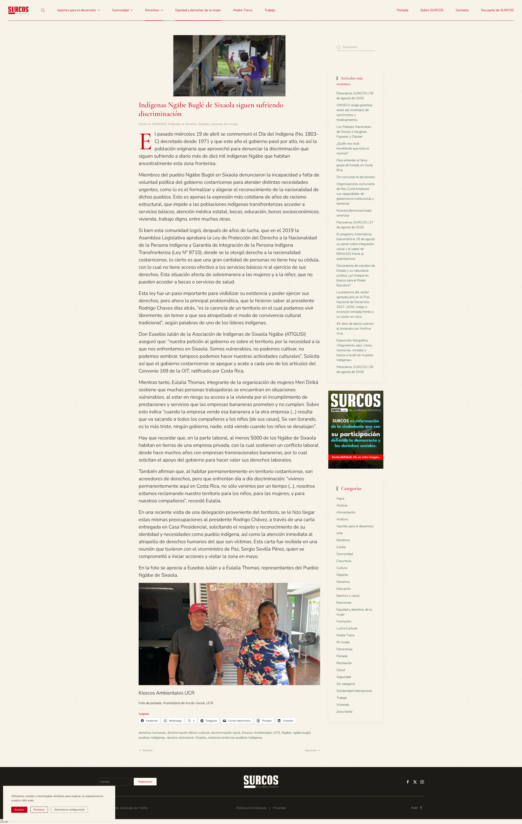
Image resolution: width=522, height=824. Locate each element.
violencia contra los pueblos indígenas (235, 737)
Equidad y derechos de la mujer (198, 10)
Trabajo (269, 10)
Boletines (343, 540)
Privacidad (279, 808)
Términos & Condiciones (251, 808)
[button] (43, 10)
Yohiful (143, 808)
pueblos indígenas (152, 737)
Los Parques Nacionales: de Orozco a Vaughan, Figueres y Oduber (354, 132)
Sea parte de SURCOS (497, 10)
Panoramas (344, 649)
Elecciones (344, 602)
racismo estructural (180, 737)
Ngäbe (286, 732)
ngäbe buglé (301, 732)
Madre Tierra (242, 10)
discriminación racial (225, 732)
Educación (343, 589)
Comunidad (344, 554)
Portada (402, 10)
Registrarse (145, 782)
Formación (344, 621)
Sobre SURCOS (431, 10)
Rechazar (39, 810)
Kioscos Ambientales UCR (261, 732)
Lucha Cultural (346, 628)
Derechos (191, 124)
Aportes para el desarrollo (355, 526)
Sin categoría (345, 684)
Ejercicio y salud (347, 595)
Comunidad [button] (120, 10)
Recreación (344, 663)
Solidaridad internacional (354, 691)
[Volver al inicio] (18, 10)
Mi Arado (343, 642)
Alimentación (346, 512)
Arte (339, 533)
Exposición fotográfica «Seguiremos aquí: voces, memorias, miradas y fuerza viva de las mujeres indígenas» (354, 350)
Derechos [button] (152, 10)
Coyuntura (343, 561)
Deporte (342, 575)
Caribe (341, 547)
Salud (340, 670)
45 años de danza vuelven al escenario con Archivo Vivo (355, 328)
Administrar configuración (69, 810)
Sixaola (200, 737)
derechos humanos (152, 732)
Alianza (341, 505)
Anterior (147, 750)
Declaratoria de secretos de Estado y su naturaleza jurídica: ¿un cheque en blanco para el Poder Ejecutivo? (355, 275)
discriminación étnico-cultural (188, 732)
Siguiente (311, 750)
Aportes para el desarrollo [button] (76, 10)
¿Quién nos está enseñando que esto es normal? (352, 148)
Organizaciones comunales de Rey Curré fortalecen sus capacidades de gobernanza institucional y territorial (355, 194)
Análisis (342, 519)
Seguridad (343, 677)
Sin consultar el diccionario (355, 177)
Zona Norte (344, 711)
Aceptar (19, 810)
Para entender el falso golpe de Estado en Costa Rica (354, 165)
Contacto (462, 10)
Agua (340, 498)
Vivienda (342, 704)
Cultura (341, 568)
